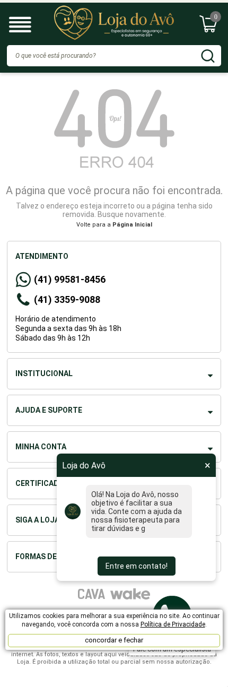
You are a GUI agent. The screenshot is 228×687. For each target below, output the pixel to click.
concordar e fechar (114, 640)
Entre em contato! (137, 566)
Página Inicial (132, 224)
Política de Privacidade (173, 624)
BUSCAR (208, 55)
